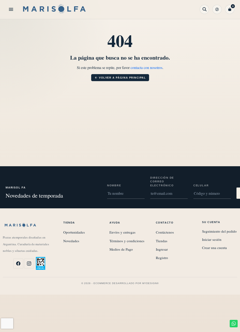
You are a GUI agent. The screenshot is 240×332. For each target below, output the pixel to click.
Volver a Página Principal (120, 77)
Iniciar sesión (211, 239)
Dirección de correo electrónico (162, 181)
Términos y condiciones (126, 240)
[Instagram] (29, 263)
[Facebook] (18, 263)
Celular (201, 185)
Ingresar (162, 249)
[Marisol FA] (54, 9)
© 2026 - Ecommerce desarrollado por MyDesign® (120, 283)
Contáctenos (165, 232)
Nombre (114, 185)
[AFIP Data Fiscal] (40, 263)
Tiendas (161, 240)
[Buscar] (204, 9)
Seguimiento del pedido (219, 231)
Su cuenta (211, 222)
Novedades (71, 240)
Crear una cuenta (214, 247)
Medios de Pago (121, 249)
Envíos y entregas (122, 232)
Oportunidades (74, 232)
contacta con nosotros (146, 67)
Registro (162, 257)
